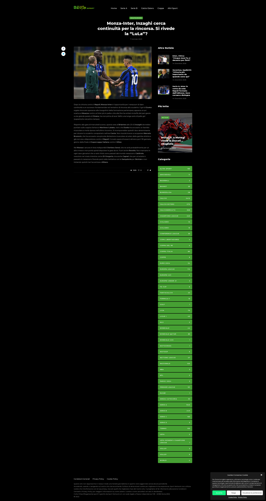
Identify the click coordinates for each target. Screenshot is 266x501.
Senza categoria (175, 399)
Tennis (175, 428)
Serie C (175, 416)
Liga (175, 310)
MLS (175, 322)
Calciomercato (175, 210)
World (175, 460)
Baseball (175, 180)
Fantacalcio (175, 293)
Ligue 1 (175, 316)
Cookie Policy (232, 497)
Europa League (175, 269)
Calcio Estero (147, 8)
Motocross (175, 346)
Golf (175, 304)
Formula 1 (175, 298)
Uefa (175, 434)
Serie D (175, 422)
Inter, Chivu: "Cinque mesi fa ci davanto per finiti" (181, 58)
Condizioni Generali (82, 479)
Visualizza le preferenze (252, 493)
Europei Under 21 (175, 281)
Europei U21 (175, 275)
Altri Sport (173, 8)
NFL (175, 375)
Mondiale (175, 328)
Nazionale (175, 363)
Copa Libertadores (175, 239)
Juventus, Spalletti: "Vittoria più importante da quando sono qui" (181, 73)
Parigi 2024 (175, 381)
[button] (261, 475)
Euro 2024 (175, 263)
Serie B (134, 8)
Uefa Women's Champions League (175, 441)
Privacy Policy (242, 497)
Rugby (175, 393)
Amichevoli (175, 174)
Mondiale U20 (175, 340)
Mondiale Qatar (175, 334)
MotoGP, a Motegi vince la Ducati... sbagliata (173, 140)
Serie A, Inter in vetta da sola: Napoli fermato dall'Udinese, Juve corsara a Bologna (181, 90)
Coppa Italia (175, 251)
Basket (175, 186)
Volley (175, 448)
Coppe (161, 8)
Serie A (124, 8)
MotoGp (165, 117)
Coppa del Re (175, 245)
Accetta (219, 493)
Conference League (175, 233)
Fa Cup (175, 287)
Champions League (175, 216)
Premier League (175, 387)
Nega (233, 493)
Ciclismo (175, 222)
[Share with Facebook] (63, 49)
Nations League (175, 357)
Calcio (175, 198)
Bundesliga (175, 192)
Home (114, 8)
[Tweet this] (63, 54)
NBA (175, 369)
